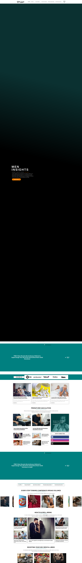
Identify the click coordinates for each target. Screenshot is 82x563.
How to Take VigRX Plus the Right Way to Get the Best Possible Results (27, 435)
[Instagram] (64, 2)
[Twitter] (65, 1)
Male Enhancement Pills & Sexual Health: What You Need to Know (61, 528)
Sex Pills (32, 1)
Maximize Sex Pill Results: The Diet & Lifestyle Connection (62, 541)
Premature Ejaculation (51, 1)
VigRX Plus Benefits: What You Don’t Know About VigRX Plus (45, 435)
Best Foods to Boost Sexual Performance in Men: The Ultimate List (20, 541)
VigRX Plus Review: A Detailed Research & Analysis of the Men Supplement (26, 442)
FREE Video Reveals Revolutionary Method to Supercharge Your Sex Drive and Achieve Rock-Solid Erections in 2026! (27, 466)
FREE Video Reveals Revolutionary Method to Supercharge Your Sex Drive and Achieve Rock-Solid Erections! (27, 357)
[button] (1, 501)
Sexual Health (37, 1)
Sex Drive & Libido (44, 1)
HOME (29, 1)
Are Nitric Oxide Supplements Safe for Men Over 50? (19, 528)
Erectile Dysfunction (58, 1)
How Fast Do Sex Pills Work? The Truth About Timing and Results (45, 442)
